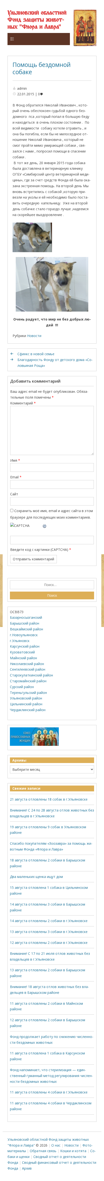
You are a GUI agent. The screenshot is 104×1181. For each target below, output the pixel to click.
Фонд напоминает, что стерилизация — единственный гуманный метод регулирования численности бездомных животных (51, 1076)
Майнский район (23, 658)
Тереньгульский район (28, 692)
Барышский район (24, 623)
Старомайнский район (28, 681)
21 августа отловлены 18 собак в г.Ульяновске (49, 799)
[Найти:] (52, 584)
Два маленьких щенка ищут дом (36, 876)
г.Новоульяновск (24, 635)
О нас (55, 1145)
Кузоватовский (22, 652)
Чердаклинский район (27, 709)
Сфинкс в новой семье (35, 354)
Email (16, 477)
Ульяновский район (26, 698)
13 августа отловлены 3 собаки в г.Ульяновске (49, 931)
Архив (27, 1168)
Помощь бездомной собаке (42, 68)
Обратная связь (43, 1151)
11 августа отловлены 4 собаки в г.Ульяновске (49, 1092)
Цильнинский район (26, 704)
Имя (15, 460)
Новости (34, 335)
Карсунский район (24, 646)
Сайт (14, 494)
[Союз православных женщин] (34, 744)
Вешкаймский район (26, 629)
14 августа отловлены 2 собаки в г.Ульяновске (49, 920)
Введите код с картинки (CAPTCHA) (39, 549)
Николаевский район (27, 663)
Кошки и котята (73, 1151)
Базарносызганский (26, 617)
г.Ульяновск (20, 640)
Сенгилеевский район (27, 669)
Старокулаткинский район (31, 675)
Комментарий (23, 403)
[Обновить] (44, 525)
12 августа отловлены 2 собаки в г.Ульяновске (49, 942)
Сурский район (22, 686)
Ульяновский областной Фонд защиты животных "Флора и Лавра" (37, 20)
